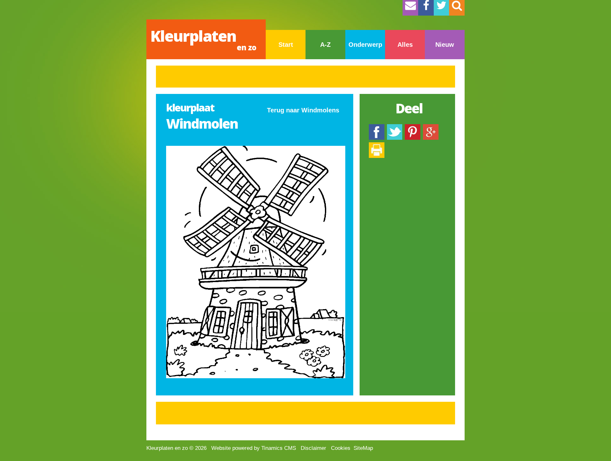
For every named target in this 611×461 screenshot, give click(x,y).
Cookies (340, 448)
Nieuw (444, 44)
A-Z (325, 44)
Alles (405, 44)
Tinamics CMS (278, 448)
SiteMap (363, 448)
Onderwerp (365, 44)
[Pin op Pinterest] (412, 127)
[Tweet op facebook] (394, 127)
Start (285, 44)
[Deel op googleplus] (431, 127)
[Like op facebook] (376, 127)
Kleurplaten (203, 39)
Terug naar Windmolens (303, 110)
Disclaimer (313, 448)
